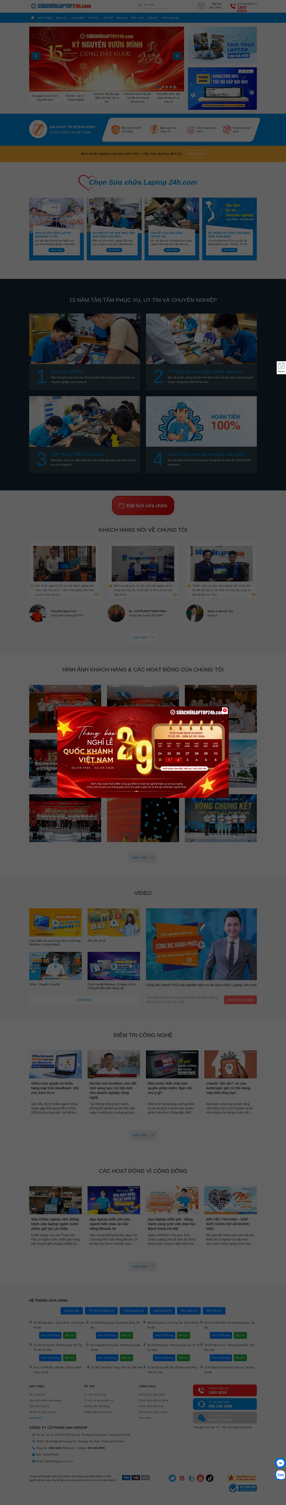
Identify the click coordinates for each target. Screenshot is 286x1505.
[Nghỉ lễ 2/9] (143, 752)
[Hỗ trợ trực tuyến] (280, 1463)
